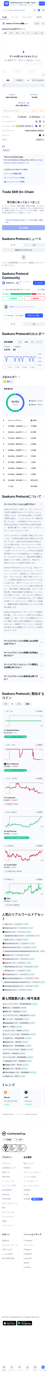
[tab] (28, 80)
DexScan (5, 1194)
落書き (4, 1221)
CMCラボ (6, 1172)
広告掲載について (9, 1168)
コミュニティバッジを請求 (15, 182)
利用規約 (27, 1168)
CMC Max (6, 1177)
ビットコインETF (9, 1185)
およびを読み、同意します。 (25, 221)
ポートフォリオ (8, 1212)
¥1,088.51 (15, 1008)
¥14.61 (19, 1049)
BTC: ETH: (17, 10)
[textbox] (26, 308)
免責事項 (27, 1190)
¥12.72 (16, 1065)
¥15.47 (13, 1027)
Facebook (28, 1258)
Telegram (27, 1249)
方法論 (26, 1194)
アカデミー (6, 1163)
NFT (3, 1208)
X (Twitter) (28, 1240)
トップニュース (8, 1181)
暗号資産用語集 (8, 1258)
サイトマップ (7, 1225)
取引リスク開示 (28, 220)
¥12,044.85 (19, 1023)
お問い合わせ (7, 1249)
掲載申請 (5, 1240)
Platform (6, 150)
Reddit (26, 1263)
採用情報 (27, 1199)
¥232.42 (16, 1011)
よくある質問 (7, 1254)
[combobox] (23, 85)
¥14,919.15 (17, 1019)
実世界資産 (6, 1199)
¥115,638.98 (18, 1038)
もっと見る (41, 289)
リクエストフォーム (10, 1245)
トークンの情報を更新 (13, 173)
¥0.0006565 (18, 1046)
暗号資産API (7, 1190)
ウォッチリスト (8, 1216)
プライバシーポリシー (32, 1172)
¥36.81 (17, 1030)
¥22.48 (16, 1042)
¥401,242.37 (20, 1015)
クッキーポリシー (31, 1181)
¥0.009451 (20, 1072)
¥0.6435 (18, 1061)
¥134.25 (15, 1053)
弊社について (29, 1163)
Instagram (28, 1254)
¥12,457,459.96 (21, 1004)
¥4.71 (15, 1076)
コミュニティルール (31, 1185)
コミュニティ (29, 1245)
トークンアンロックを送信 (15, 178)
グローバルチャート (10, 1203)
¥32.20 (16, 1068)
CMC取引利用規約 (12, 220)
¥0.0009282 (19, 1057)
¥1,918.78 (20, 1034)
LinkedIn (27, 1267)
